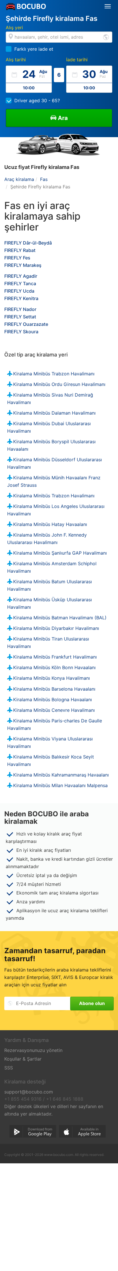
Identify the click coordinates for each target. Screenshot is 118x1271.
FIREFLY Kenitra (21, 298)
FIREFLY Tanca (20, 283)
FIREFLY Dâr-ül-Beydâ (28, 243)
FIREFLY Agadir (20, 276)
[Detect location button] (106, 36)
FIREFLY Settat (20, 317)
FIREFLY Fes (17, 258)
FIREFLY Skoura (21, 331)
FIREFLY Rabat (20, 250)
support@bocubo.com (28, 1092)
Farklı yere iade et (33, 49)
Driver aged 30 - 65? (37, 100)
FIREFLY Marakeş (23, 265)
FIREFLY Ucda (19, 291)
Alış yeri (14, 27)
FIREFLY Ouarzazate (26, 324)
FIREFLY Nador (20, 309)
